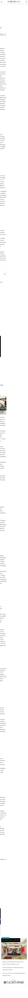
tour (1, 439)
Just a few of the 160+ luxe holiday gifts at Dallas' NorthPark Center (14, 974)
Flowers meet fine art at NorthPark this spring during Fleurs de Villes (13, 969)
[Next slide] (4, 274)
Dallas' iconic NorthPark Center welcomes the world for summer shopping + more (13, 963)
